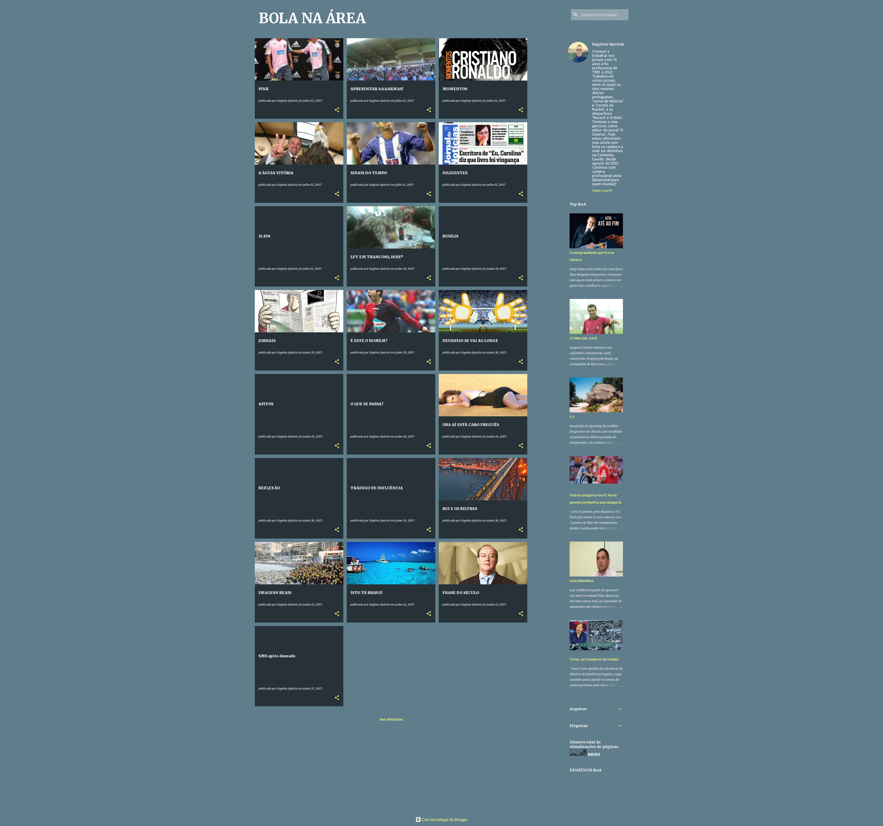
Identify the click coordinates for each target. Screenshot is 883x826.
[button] (337, 110)
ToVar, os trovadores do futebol (594, 659)
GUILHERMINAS (581, 581)
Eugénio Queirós (608, 44)
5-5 (572, 417)
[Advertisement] (565, 67)
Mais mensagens (391, 719)
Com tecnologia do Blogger (444, 819)
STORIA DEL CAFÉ (583, 338)
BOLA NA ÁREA (312, 18)
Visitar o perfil (602, 190)
